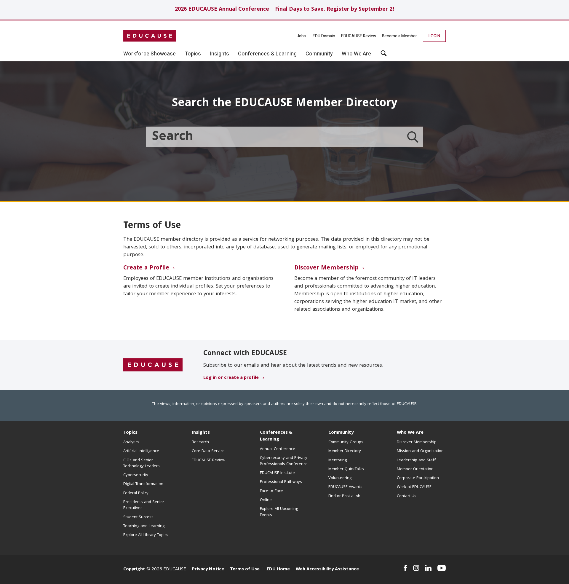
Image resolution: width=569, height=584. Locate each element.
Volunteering (339, 478)
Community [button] (319, 54)
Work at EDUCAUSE (414, 487)
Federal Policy (135, 493)
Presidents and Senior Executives (143, 505)
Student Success (138, 517)
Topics (130, 433)
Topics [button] (193, 54)
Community (341, 433)
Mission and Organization (420, 451)
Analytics (131, 442)
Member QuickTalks (346, 469)
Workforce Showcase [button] (149, 54)
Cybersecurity (135, 475)
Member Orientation (415, 469)
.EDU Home (278, 569)
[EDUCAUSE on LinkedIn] (428, 568)
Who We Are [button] (356, 54)
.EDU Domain (323, 36)
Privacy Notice (208, 569)
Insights (201, 433)
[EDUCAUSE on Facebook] (405, 568)
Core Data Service (208, 451)
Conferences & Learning (276, 436)
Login (434, 36)
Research (200, 442)
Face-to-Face (271, 491)
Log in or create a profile (231, 378)
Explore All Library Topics (145, 535)
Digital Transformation (143, 484)
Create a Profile (146, 268)
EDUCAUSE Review (358, 36)
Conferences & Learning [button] (267, 54)
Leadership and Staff (416, 460)
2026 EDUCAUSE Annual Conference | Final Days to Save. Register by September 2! (284, 9)
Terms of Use (245, 569)
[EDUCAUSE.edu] (149, 36)
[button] (383, 55)
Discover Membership (326, 268)
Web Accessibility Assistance (327, 569)
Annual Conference (277, 449)
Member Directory (344, 451)
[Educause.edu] (153, 365)
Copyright (134, 569)
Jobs (301, 36)
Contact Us (406, 496)
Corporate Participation (418, 478)
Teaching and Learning (143, 526)
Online (266, 500)
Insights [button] (219, 54)
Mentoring (337, 460)
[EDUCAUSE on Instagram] (416, 568)
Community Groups (345, 442)
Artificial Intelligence (141, 451)
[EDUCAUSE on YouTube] (441, 568)
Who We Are (410, 433)
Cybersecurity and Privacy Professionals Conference (284, 461)
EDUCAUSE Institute (277, 473)
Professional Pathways (281, 482)
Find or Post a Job (344, 496)
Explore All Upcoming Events (279, 512)
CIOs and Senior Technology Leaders (141, 463)
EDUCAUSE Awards (345, 487)
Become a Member (399, 36)
